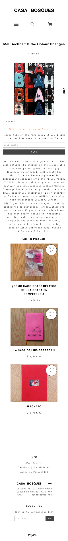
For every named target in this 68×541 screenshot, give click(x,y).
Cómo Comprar (34, 463)
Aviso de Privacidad (34, 472)
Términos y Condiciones (34, 468)
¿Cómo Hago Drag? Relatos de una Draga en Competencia (34, 290)
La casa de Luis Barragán (34, 350)
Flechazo (34, 406)
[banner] (34, 9)
